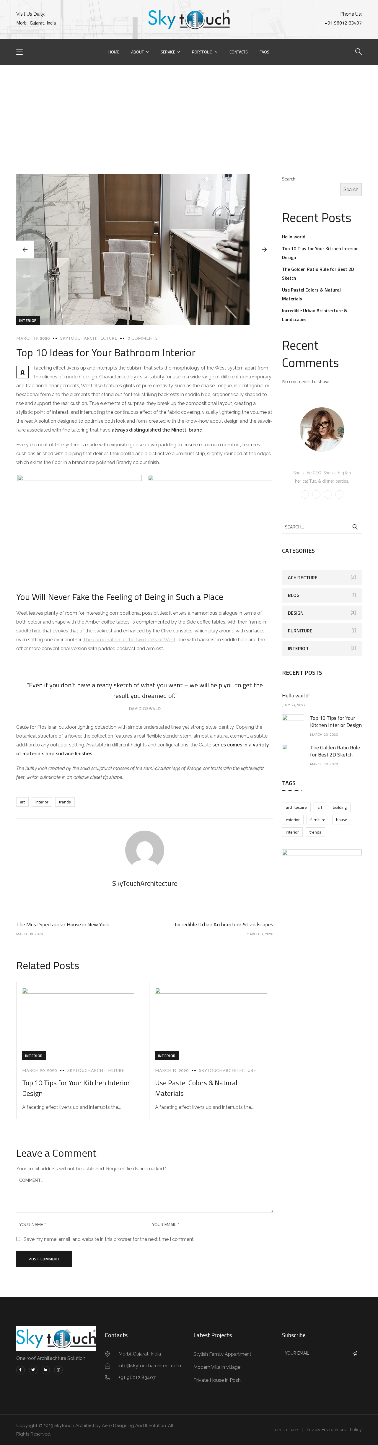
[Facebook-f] (20, 1370)
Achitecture (302, 577)
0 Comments (143, 338)
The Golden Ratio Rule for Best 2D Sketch (335, 751)
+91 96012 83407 (343, 22)
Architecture (296, 807)
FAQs (264, 52)
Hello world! (294, 236)
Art (22, 802)
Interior (28, 320)
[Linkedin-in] (46, 1370)
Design (296, 612)
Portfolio (202, 52)
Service (168, 52)
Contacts (238, 52)
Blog (153, 98)
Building (340, 807)
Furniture (300, 630)
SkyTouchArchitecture (88, 338)
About (137, 52)
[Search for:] (322, 526)
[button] (264, 249)
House (341, 819)
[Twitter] (33, 1370)
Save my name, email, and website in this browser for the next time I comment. (109, 1239)
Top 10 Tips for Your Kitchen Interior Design (336, 721)
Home (113, 52)
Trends (65, 802)
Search (288, 178)
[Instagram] (58, 1370)
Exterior (293, 819)
